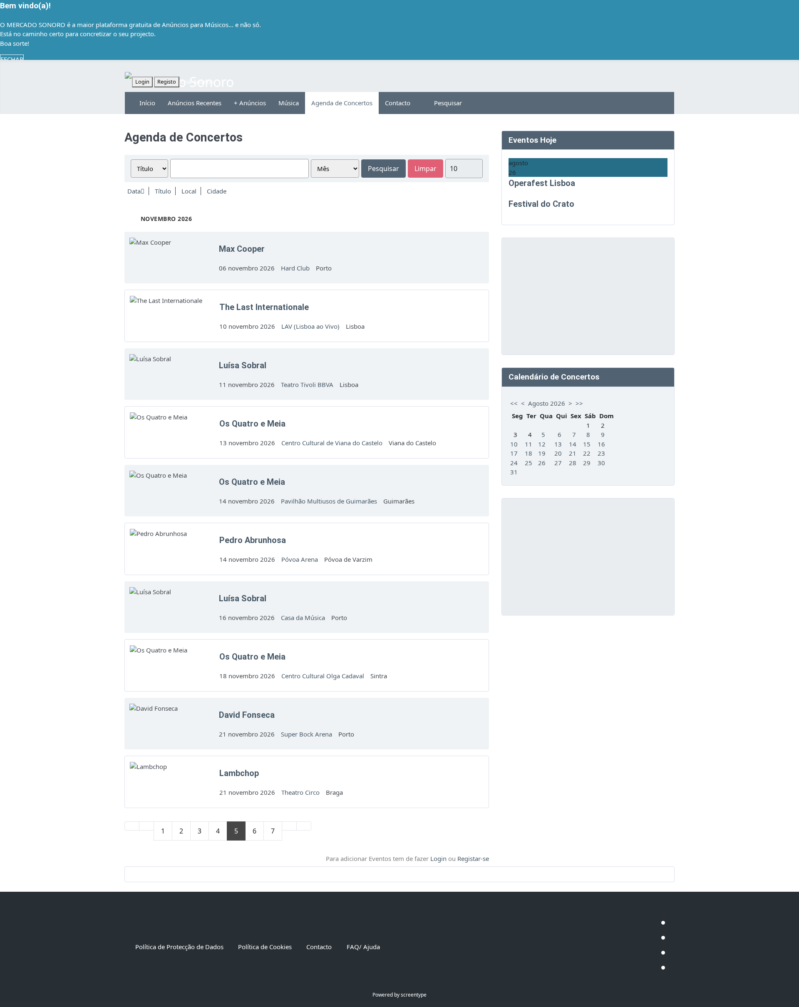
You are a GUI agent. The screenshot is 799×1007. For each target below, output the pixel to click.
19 (542, 453)
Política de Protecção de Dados (179, 947)
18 (528, 453)
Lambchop (239, 773)
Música (288, 103)
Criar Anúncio (197, 81)
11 (528, 444)
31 (514, 472)
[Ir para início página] (131, 826)
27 (558, 463)
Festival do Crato (541, 204)
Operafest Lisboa (542, 183)
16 (601, 444)
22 (587, 453)
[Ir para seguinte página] (289, 826)
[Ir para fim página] (303, 826)
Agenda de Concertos (341, 103)
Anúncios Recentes (194, 103)
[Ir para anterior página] (146, 826)
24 (514, 463)
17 (514, 453)
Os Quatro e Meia (252, 424)
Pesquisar (448, 103)
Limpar (425, 168)
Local (188, 191)
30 (601, 463)
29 (587, 463)
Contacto (397, 103)
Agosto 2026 (546, 403)
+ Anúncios (250, 103)
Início (147, 103)
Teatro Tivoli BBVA (307, 384)
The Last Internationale (264, 307)
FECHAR (11, 59)
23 (601, 453)
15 (587, 444)
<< (514, 403)
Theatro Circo (300, 792)
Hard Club (295, 268)
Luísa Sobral (242, 365)
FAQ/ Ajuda (363, 947)
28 (572, 463)
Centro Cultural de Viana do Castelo (331, 443)
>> (579, 403)
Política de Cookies (265, 947)
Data (134, 191)
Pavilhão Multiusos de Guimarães (329, 501)
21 (572, 453)
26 (542, 463)
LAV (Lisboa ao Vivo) (310, 326)
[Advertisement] (588, 296)
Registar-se (473, 858)
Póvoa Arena (299, 559)
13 (558, 444)
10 (514, 444)
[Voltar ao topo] (788, 996)
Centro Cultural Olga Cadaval (322, 676)
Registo (166, 81)
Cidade (216, 191)
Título (163, 191)
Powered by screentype (399, 994)
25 (528, 463)
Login (142, 81)
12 (542, 444)
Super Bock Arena (306, 734)
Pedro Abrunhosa (252, 540)
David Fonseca (247, 715)
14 (572, 444)
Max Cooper (242, 249)
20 (558, 453)
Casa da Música (303, 617)
